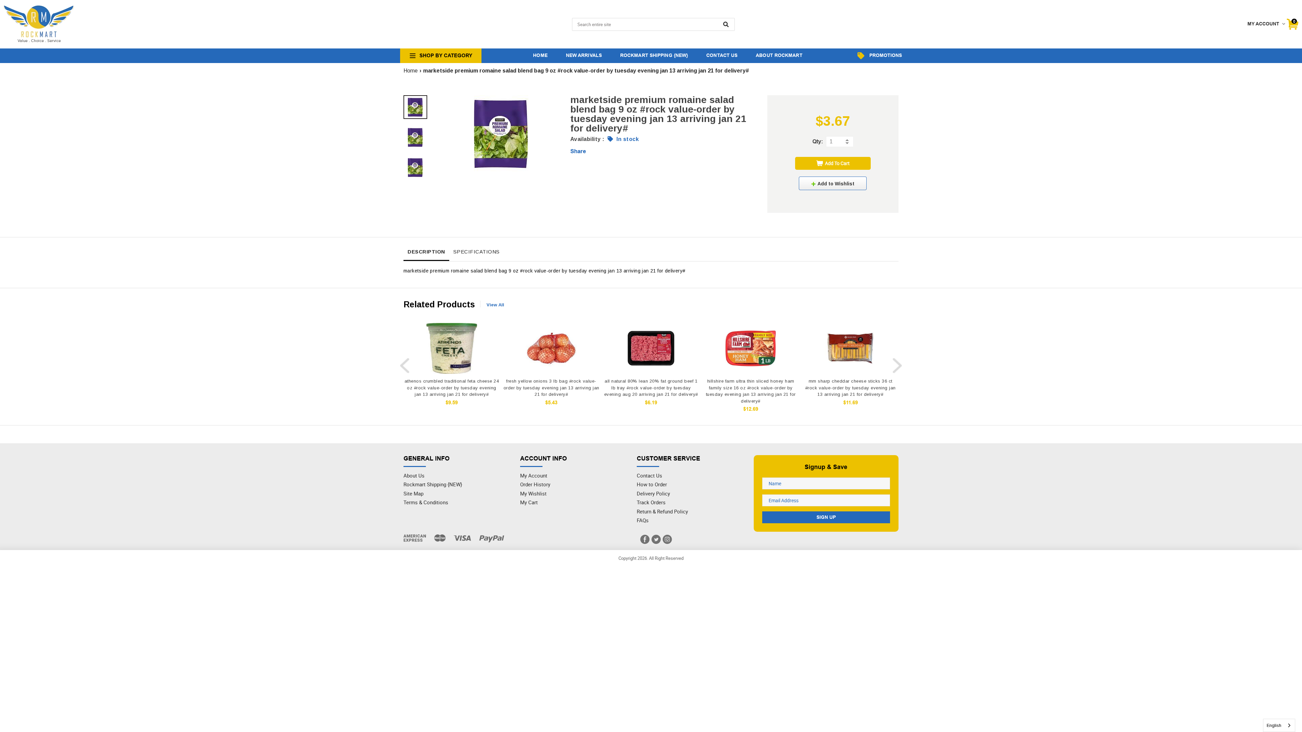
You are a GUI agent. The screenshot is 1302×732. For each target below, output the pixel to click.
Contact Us (649, 475)
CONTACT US (721, 55)
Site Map (413, 493)
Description (426, 252)
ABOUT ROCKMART (779, 55)
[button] (833, 183)
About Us (414, 475)
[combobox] (1279, 725)
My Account (533, 475)
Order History (535, 484)
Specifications (476, 252)
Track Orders (651, 502)
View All (495, 304)
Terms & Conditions (425, 502)
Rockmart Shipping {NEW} (432, 484)
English (1274, 725)
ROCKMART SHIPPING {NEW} (654, 55)
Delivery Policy (653, 493)
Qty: (817, 141)
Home (410, 71)
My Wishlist (533, 493)
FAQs (643, 520)
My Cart (529, 502)
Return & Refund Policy (662, 511)
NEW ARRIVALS (584, 55)
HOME (540, 55)
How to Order (652, 484)
